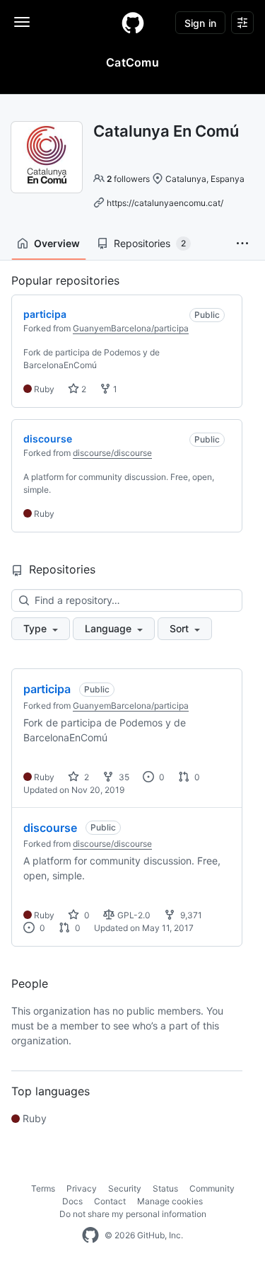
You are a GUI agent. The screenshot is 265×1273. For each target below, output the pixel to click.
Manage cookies (170, 1201)
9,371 (190, 915)
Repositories (150, 243)
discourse (50, 828)
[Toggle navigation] (22, 22)
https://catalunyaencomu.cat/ (165, 203)
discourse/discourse (112, 452)
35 (123, 777)
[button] (242, 243)
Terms (43, 1188)
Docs (72, 1201)
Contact (110, 1201)
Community (212, 1188)
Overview (57, 243)
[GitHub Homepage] (90, 1235)
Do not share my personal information (132, 1214)
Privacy (81, 1188)
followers (128, 178)
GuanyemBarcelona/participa (131, 328)
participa (47, 689)
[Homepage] (133, 22)
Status (165, 1188)
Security (124, 1188)
